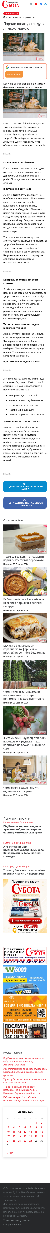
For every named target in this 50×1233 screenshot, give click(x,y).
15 (36, 1131)
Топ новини (26, 822)
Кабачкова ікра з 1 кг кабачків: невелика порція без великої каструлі (24, 602)
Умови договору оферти (16, 1220)
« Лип (10, 1152)
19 (19, 1136)
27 (25, 1140)
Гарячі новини (11, 822)
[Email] (31, 4)
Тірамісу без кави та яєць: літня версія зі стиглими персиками (24, 558)
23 (41, 1136)
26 (19, 1140)
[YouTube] (36, 4)
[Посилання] (10, 4)
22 (36, 1136)
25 (14, 1140)
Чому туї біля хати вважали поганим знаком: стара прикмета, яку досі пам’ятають (23, 695)
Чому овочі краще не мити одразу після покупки (21, 789)
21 (30, 1136)
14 (30, 1131)
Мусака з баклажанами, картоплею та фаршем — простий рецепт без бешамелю (24, 649)
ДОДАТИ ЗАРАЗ (14, 74)
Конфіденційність (12, 1224)
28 (30, 1140)
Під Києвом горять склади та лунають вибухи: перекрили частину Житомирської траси (22, 829)
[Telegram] (45, 4)
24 (8, 1140)
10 (8, 1131)
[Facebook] (40, 4)
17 (8, 1136)
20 (25, 1136)
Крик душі (25, 842)
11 (14, 1131)
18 (14, 1136)
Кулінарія (8, 866)
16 (41, 1131)
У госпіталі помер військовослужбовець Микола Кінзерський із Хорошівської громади (23, 851)
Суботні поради (23, 866)
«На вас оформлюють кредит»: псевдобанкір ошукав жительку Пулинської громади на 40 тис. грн (22, 1090)
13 (25, 1131)
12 (19, 1131)
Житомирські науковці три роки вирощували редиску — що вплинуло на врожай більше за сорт (24, 743)
